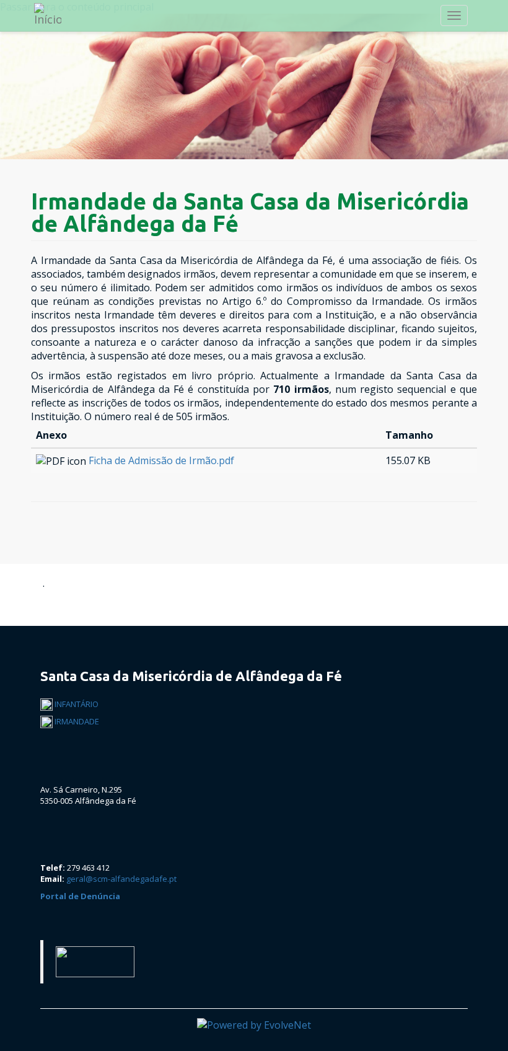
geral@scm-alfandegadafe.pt (121, 878)
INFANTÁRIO (76, 704)
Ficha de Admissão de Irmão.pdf (161, 460)
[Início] (53, 14)
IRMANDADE (76, 721)
